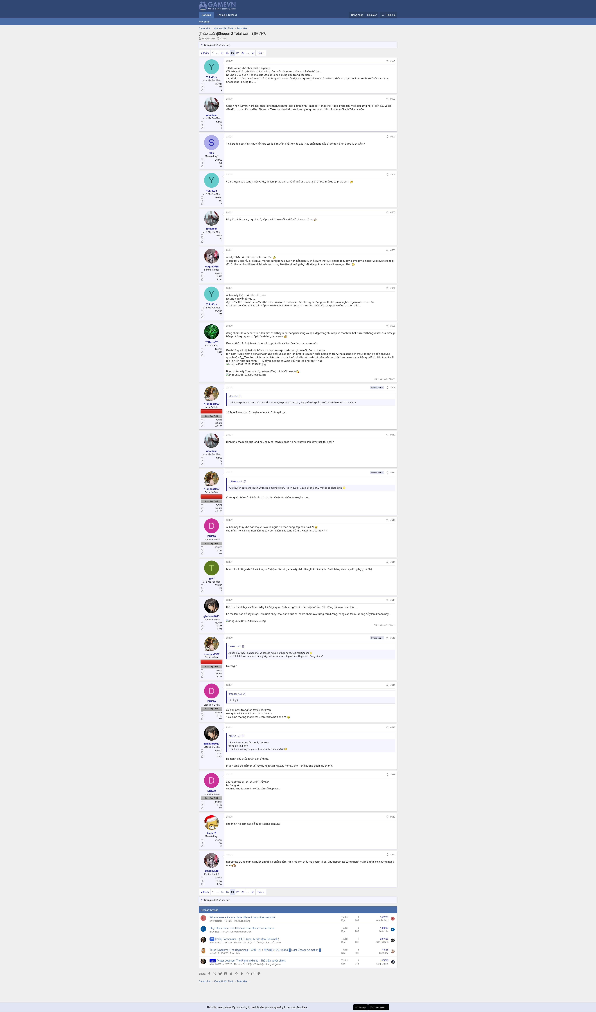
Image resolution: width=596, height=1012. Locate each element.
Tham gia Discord (227, 15)
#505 (392, 212)
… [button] (217, 52)
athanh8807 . (216, 942)
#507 (392, 287)
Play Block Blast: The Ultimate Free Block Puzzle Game (242, 928)
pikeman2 (383, 952)
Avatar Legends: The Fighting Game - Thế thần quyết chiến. (251, 960)
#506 (392, 250)
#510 (392, 434)
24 (222, 52)
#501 (392, 60)
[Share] (387, 61)
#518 (392, 774)
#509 (392, 387)
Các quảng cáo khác (240, 931)
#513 (392, 561)
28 (243, 52)
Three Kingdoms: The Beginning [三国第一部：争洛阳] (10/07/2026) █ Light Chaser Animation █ (265, 950)
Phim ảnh (235, 953)
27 (237, 52)
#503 (392, 136)
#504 (392, 174)
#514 (392, 599)
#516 (392, 684)
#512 (392, 519)
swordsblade (216, 920)
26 (232, 52)
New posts (204, 21)
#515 (392, 637)
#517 (392, 727)
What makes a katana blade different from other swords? (242, 917)
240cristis (214, 931)
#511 (392, 472)
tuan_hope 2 (382, 941)
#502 (392, 98)
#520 (392, 854)
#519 (392, 816)
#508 (392, 325)
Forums (206, 15)
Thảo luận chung (242, 920)
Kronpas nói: (235, 693)
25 (227, 52)
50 (253, 52)
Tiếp (259, 52)
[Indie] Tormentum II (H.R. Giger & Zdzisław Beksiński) (247, 939)
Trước (206, 52)
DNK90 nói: (234, 646)
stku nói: (233, 396)
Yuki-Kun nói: (235, 481)
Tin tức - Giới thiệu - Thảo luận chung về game (257, 942)
